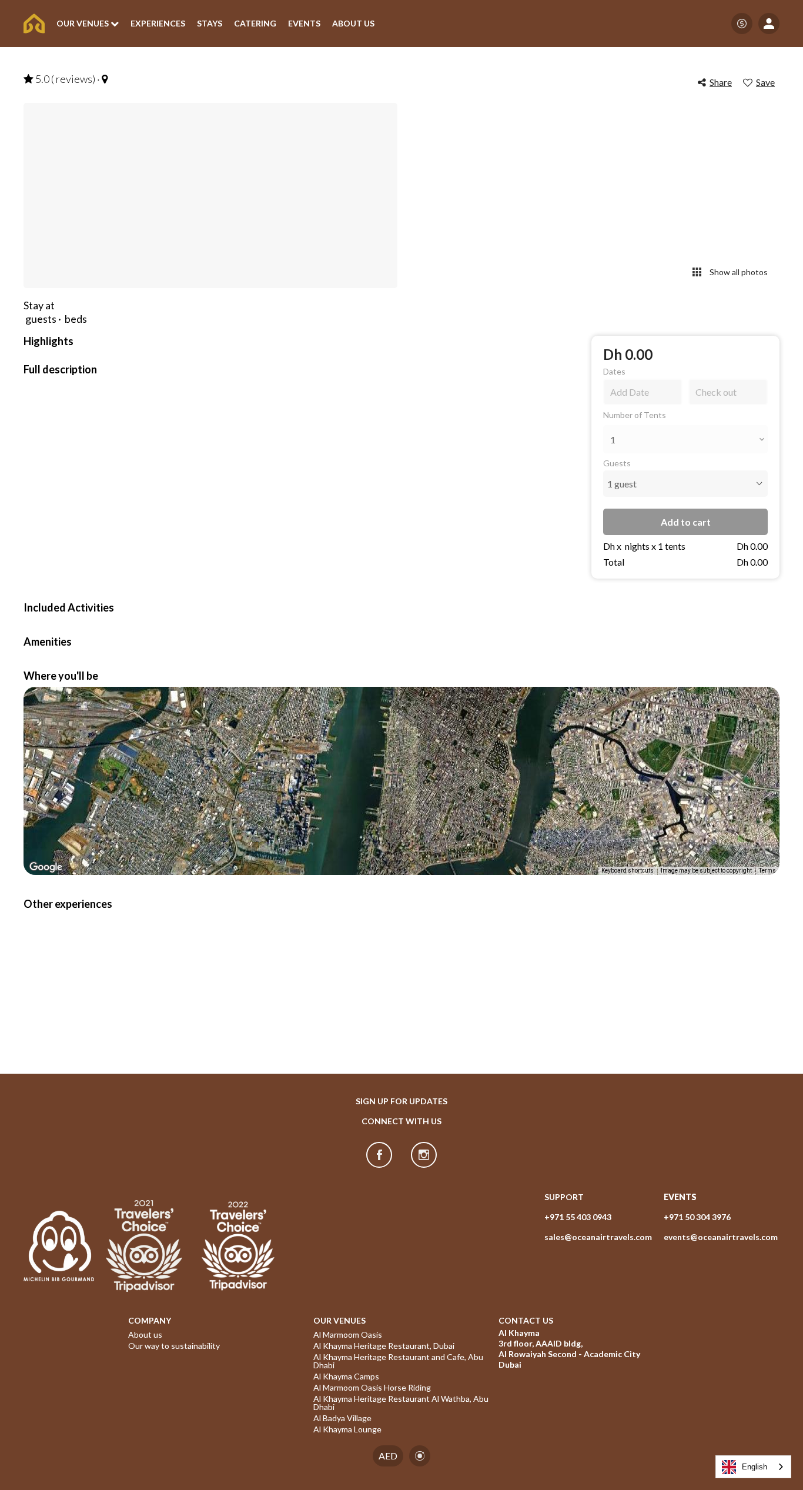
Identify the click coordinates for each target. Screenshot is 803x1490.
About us (145, 1335)
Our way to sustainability (174, 1346)
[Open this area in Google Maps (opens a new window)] (45, 867)
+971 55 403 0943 (577, 1217)
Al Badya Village (342, 1418)
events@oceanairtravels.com (721, 1237)
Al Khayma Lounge (347, 1429)
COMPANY (149, 1321)
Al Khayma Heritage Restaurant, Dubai (383, 1346)
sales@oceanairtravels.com (598, 1237)
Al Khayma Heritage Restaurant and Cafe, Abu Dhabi (399, 1361)
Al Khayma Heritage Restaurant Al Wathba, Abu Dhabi (401, 1403)
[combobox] (753, 1466)
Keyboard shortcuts (627, 870)
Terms (767, 870)
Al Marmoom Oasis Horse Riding (372, 1388)
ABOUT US (353, 23)
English (754, 1466)
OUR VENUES (339, 1321)
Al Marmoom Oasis (347, 1335)
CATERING (255, 23)
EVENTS (304, 23)
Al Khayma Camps (346, 1376)
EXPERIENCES (158, 23)
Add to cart (686, 521)
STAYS (209, 23)
